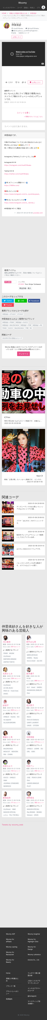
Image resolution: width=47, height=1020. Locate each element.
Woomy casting (11, 947)
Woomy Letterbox (34, 954)
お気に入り (17, 37)
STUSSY (21, 284)
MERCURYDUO (32, 655)
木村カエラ (8, 766)
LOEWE (36, 749)
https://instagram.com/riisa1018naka (17, 165)
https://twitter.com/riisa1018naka (16, 174)
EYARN (10, 754)
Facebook (35, 301)
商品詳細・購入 (25, 288)
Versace (29, 815)
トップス (21, 282)
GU (18, 717)
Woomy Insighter (34, 934)
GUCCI (10, 328)
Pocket (9, 305)
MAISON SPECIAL (9, 812)
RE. (31, 328)
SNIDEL (29, 658)
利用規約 (9, 999)
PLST (29, 786)
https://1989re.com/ (11, 185)
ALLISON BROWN (9, 722)
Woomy (22, 2)
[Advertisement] (23, 241)
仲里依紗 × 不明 (26, 325)
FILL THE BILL (14, 815)
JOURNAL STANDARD (11, 783)
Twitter (9, 301)
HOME (4, 13)
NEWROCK (7, 786)
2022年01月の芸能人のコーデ (12, 338)
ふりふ (5, 815)
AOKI (33, 751)
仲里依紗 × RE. (37, 325)
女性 (14, 33)
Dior (28, 693)
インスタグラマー (9, 8)
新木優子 (30, 673)
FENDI (4, 328)
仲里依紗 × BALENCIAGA (10, 325)
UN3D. (5, 694)
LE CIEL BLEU (8, 688)
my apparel (7, 720)
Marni (29, 717)
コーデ (19, 8)
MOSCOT (6, 751)
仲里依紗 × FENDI (8, 322)
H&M (5, 780)
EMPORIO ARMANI (9, 659)
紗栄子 (6, 705)
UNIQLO (6, 717)
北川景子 (30, 705)
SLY (28, 687)
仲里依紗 (33, 13)
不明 (26, 328)
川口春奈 (7, 642)
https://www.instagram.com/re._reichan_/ (19, 203)
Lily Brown (7, 656)
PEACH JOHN (36, 777)
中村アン (30, 766)
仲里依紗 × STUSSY (9, 314)
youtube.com (38, 213)
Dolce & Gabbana (33, 720)
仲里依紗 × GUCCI (22, 322)
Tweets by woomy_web (12, 824)
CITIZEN (36, 725)
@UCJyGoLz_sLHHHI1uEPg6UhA (25, 31)
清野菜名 (30, 798)
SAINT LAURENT (33, 722)
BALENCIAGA (19, 328)
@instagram (32, 996)
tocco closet (31, 661)
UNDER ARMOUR (33, 783)
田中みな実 (31, 642)
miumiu (13, 717)
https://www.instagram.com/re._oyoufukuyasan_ (22, 194)
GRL (28, 751)
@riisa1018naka (33, 28)
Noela (36, 658)
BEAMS (39, 812)
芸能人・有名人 (29, 8)
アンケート (23, 354)
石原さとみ (8, 673)
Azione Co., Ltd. (34, 960)
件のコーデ (15, 646)
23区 (28, 777)
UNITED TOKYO (8, 662)
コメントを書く (23, 112)
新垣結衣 (7, 798)
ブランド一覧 (10, 986)
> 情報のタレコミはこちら (33, 116)
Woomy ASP (10, 934)
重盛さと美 (8, 737)
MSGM (11, 653)
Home (8, 973)
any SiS (39, 661)
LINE (22, 301)
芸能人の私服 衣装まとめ (18, 13)
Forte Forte (14, 691)
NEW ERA (15, 751)
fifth (4, 754)
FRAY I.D (6, 691)
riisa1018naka (18, 28)
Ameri (33, 687)
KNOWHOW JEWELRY (34, 690)
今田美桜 (30, 737)
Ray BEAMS (31, 812)
